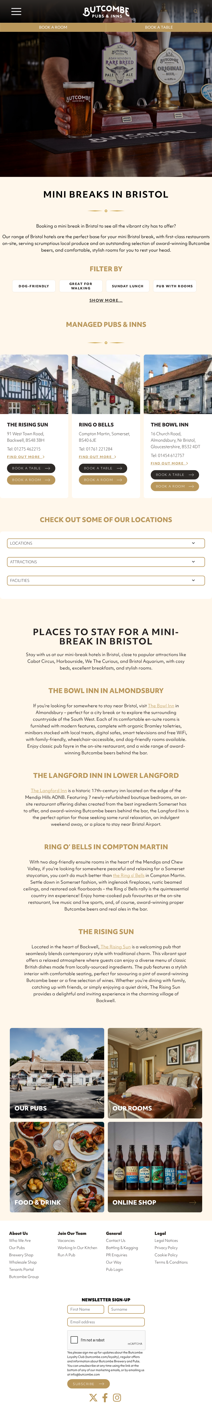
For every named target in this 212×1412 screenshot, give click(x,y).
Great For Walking (81, 286)
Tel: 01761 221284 (95, 449)
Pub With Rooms (174, 286)
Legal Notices (166, 1240)
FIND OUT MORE (24, 457)
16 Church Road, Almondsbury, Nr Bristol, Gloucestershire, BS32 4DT (175, 440)
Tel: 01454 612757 (167, 455)
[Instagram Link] (117, 1398)
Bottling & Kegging (122, 1247)
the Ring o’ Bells (129, 875)
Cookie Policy (166, 1255)
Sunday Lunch (128, 286)
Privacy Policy (166, 1247)
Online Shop (134, 1202)
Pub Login (114, 1269)
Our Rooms (132, 1108)
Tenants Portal (21, 1269)
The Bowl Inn (161, 706)
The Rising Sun (115, 947)
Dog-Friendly (34, 286)
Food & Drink (37, 1202)
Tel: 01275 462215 (24, 449)
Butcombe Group (24, 1276)
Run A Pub (66, 1255)
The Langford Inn (49, 790)
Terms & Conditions (171, 1262)
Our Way (113, 1262)
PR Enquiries (116, 1255)
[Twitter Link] (93, 1398)
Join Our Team (72, 1233)
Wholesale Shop (23, 1262)
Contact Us (115, 1240)
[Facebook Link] (105, 1398)
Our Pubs (30, 1108)
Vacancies (66, 1240)
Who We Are (20, 1240)
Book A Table (159, 27)
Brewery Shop (21, 1255)
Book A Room (53, 27)
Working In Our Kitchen (77, 1247)
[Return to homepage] (106, 11)
